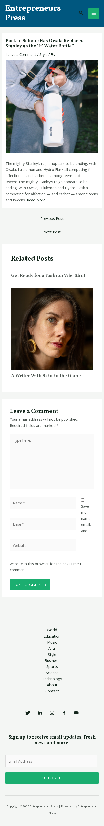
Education (52, 636)
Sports (52, 666)
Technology (52, 678)
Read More (36, 199)
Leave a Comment (21, 54)
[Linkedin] (40, 713)
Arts (52, 648)
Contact (52, 690)
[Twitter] (27, 713)
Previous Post (52, 218)
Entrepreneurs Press (33, 13)
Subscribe (52, 778)
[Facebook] (64, 713)
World (52, 629)
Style (43, 54)
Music (52, 642)
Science (52, 672)
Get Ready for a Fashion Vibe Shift (48, 276)
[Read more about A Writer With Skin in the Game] (52, 328)
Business (52, 660)
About (52, 684)
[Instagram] (52, 713)
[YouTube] (76, 713)
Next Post (52, 231)
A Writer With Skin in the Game (46, 376)
